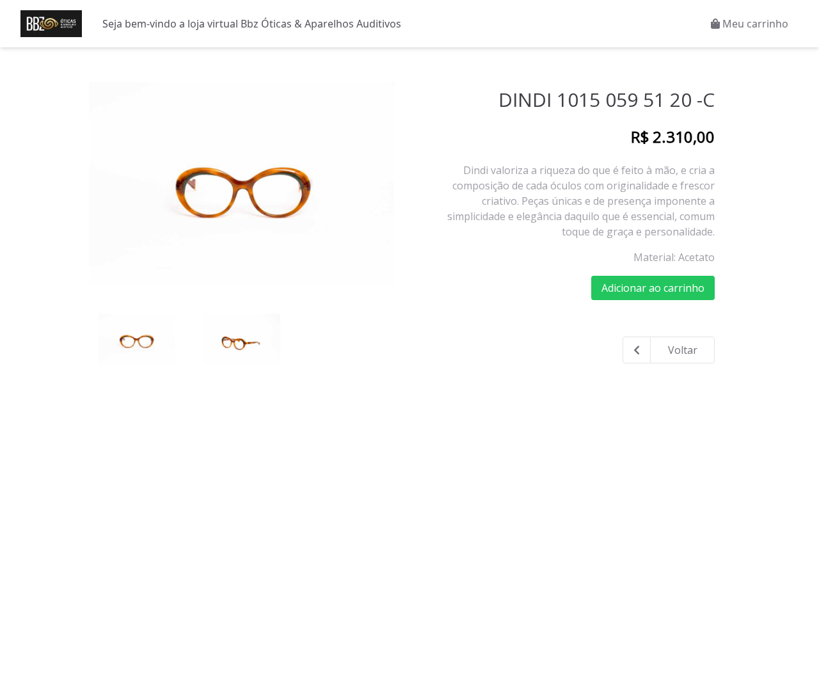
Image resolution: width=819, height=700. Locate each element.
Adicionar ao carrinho (652, 288)
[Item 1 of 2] (241, 183)
